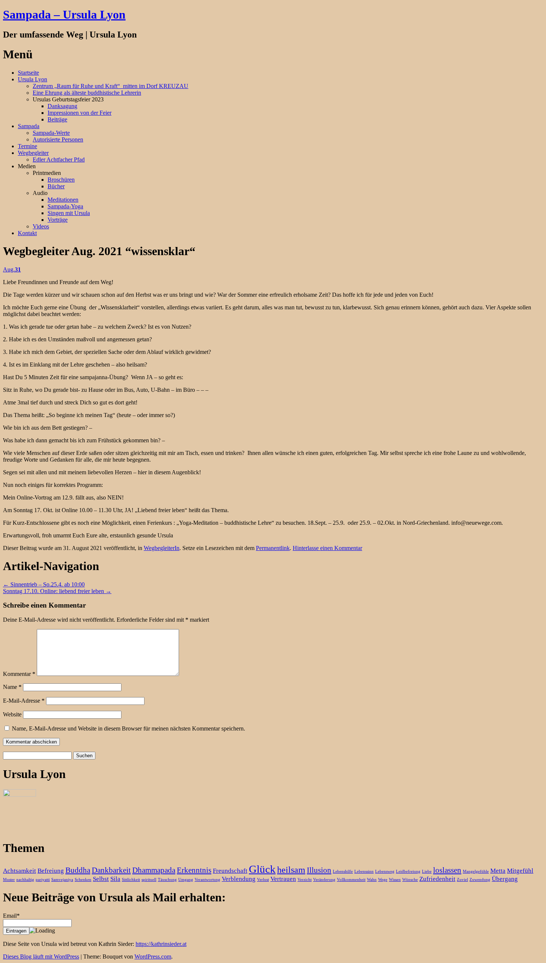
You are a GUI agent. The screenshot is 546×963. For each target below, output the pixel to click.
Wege (382, 880)
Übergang (505, 878)
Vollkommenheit (351, 880)
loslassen (447, 870)
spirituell (149, 880)
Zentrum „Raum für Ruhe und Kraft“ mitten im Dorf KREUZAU (110, 86)
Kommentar (19, 674)
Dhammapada (153, 870)
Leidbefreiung (408, 871)
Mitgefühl (520, 870)
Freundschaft (230, 870)
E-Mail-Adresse (24, 700)
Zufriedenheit (437, 878)
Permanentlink (273, 548)
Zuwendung (479, 880)
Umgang (185, 880)
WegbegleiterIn (161, 548)
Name (12, 687)
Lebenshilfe (343, 871)
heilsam (291, 870)
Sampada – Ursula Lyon (64, 14)
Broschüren (61, 179)
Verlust (263, 880)
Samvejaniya (62, 880)
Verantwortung (207, 880)
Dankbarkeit (111, 870)
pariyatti (43, 880)
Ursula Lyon (32, 79)
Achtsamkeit (19, 870)
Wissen (395, 880)
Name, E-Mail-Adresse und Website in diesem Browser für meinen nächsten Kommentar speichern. (128, 728)
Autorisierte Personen (58, 139)
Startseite (28, 72)
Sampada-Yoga (65, 206)
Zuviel (462, 880)
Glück (262, 869)
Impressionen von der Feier (79, 113)
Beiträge (57, 119)
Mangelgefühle (476, 871)
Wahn (372, 880)
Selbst (101, 878)
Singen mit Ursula (69, 213)
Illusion (319, 870)
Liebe (427, 871)
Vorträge (58, 220)
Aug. (12, 269)
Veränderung (324, 880)
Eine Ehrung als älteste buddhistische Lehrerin (87, 93)
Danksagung (62, 106)
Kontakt (27, 233)
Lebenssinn (364, 871)
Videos (41, 226)
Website (12, 714)
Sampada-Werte (51, 133)
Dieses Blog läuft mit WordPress (41, 956)
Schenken (83, 880)
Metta (498, 870)
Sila (115, 878)
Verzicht (305, 880)
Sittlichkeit (131, 880)
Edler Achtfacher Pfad (59, 159)
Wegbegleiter (33, 153)
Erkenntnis (194, 870)
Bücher (56, 186)
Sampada (28, 126)
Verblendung (239, 878)
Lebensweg (384, 871)
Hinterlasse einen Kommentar (327, 548)
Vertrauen (283, 878)
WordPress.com (152, 956)
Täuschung (167, 880)
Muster (9, 880)
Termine (27, 146)
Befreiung (51, 870)
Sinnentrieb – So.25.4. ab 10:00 (44, 584)
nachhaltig (25, 880)
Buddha (77, 870)
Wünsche (410, 880)
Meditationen (63, 199)
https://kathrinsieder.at (161, 944)
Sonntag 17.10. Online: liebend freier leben (57, 591)
